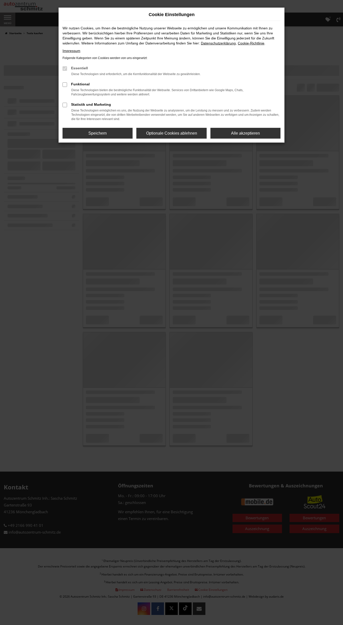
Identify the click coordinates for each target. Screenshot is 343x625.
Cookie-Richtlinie (251, 43)
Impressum (71, 51)
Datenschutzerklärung (218, 43)
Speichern (97, 133)
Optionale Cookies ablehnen (171, 133)
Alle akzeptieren (245, 133)
